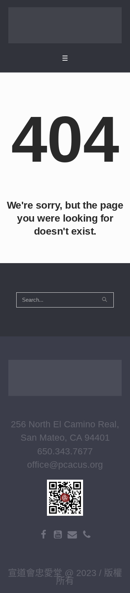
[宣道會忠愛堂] (65, 25)
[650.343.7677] (86, 534)
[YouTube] (57, 534)
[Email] (72, 534)
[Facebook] (43, 534)
